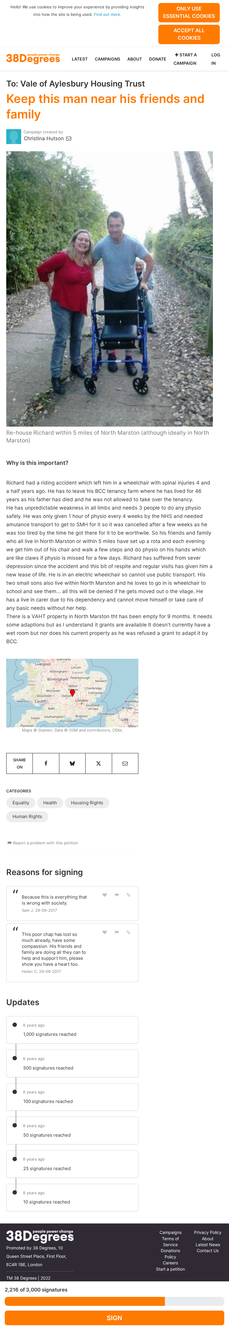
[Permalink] (128, 895)
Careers (170, 1262)
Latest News (208, 1244)
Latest (80, 58)
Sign (114, 1318)
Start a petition (170, 1269)
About (134, 58)
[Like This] (105, 895)
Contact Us (208, 1250)
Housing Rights (87, 803)
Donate (157, 58)
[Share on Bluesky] (72, 763)
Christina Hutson (44, 138)
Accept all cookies (189, 34)
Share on (19, 763)
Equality (21, 803)
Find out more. (107, 14)
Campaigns (107, 58)
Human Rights (27, 816)
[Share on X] (98, 763)
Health (50, 803)
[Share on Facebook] (46, 763)
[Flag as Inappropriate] (117, 895)
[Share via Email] (125, 763)
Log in (215, 59)
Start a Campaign (185, 59)
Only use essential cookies (189, 12)
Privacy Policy (208, 1232)
